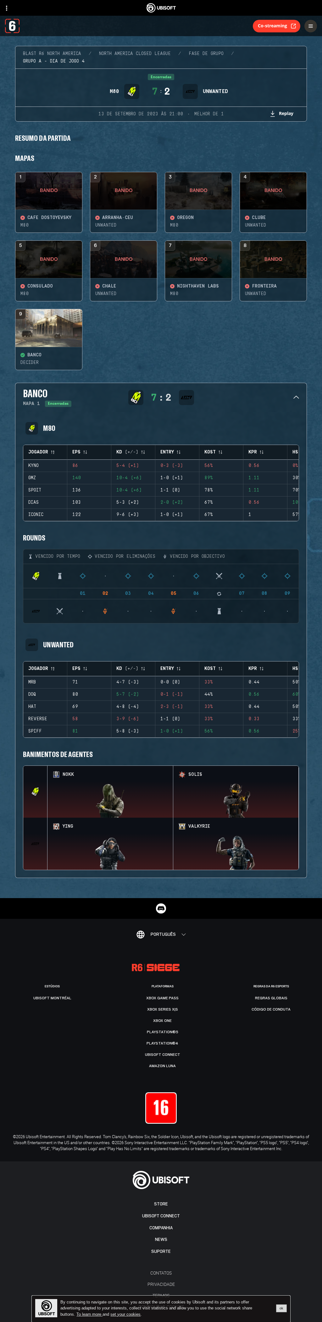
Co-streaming (272, 26)
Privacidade (161, 1284)
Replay (286, 113)
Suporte (161, 1251)
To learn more (89, 1314)
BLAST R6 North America (52, 53)
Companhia (161, 1228)
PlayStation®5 (162, 1032)
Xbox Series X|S (162, 1009)
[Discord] (161, 908)
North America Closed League (135, 53)
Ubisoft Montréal (52, 998)
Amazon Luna (162, 1066)
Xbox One (162, 1020)
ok (281, 1308)
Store (161, 1204)
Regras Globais (271, 998)
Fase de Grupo (206, 53)
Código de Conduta (271, 1009)
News (161, 1239)
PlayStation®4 (162, 1043)
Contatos (161, 1273)
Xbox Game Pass (162, 998)
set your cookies (125, 1314)
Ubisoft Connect (161, 1216)
